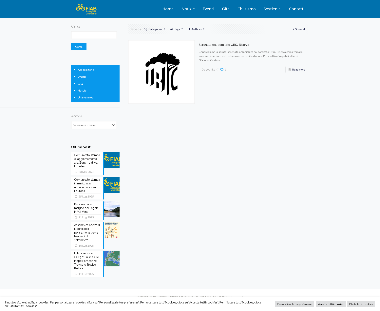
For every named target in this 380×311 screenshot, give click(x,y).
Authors (196, 29)
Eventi (82, 76)
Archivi (76, 116)
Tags (177, 29)
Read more (298, 69)
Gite (80, 83)
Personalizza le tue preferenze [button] (294, 304)
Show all (300, 29)
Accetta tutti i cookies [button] (330, 304)
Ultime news (85, 97)
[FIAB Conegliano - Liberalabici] (86, 9)
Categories (155, 29)
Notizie (82, 90)
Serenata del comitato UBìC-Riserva (224, 45)
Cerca (76, 26)
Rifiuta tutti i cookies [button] (361, 304)
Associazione (86, 69)
